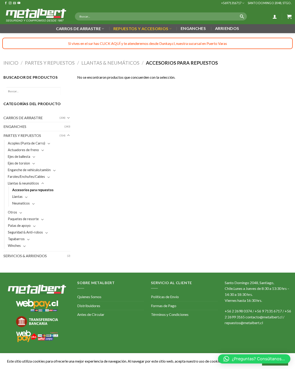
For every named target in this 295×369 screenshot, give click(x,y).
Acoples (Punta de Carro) (26, 143)
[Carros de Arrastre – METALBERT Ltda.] (35, 15)
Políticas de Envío (165, 296)
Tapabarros (16, 239)
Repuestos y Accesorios (140, 28)
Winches (14, 246)
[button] (254, 358)
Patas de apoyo (19, 226)
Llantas (17, 197)
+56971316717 (231, 3)
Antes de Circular (90, 314)
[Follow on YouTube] (19, 3)
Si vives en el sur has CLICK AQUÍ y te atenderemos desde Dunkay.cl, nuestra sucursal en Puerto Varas (147, 43)
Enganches (193, 28)
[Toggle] (68, 117)
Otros (12, 212)
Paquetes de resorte (23, 219)
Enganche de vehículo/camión (29, 170)
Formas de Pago (163, 305)
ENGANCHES (14, 126)
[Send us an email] (14, 3)
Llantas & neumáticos (110, 63)
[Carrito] (289, 17)
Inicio (10, 63)
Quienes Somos (89, 296)
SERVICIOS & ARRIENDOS (25, 256)
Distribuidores (88, 305)
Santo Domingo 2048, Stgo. (270, 3)
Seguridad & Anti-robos (25, 232)
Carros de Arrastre (78, 28)
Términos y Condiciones (170, 314)
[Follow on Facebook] (5, 3)
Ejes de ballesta (19, 157)
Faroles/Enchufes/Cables (26, 177)
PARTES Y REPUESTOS (50, 63)
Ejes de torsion (19, 163)
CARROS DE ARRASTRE (23, 117)
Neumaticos (21, 203)
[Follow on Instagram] (10, 3)
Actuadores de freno (23, 150)
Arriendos (227, 28)
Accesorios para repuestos (32, 190)
